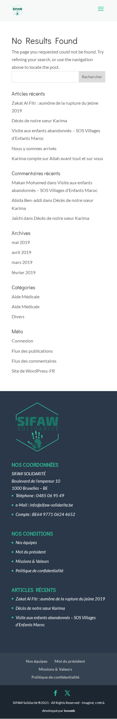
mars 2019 (22, 262)
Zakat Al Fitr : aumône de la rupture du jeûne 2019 (60, 598)
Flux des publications (32, 351)
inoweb (69, 710)
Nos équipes (26, 542)
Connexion (22, 340)
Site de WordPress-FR (33, 370)
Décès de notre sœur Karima (39, 120)
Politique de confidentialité (39, 570)
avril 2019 (21, 252)
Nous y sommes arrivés (34, 148)
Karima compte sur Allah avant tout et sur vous (57, 158)
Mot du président (31, 551)
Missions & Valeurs (32, 561)
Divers (18, 316)
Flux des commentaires (34, 360)
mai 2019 (21, 242)
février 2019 (23, 272)
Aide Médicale (25, 296)
